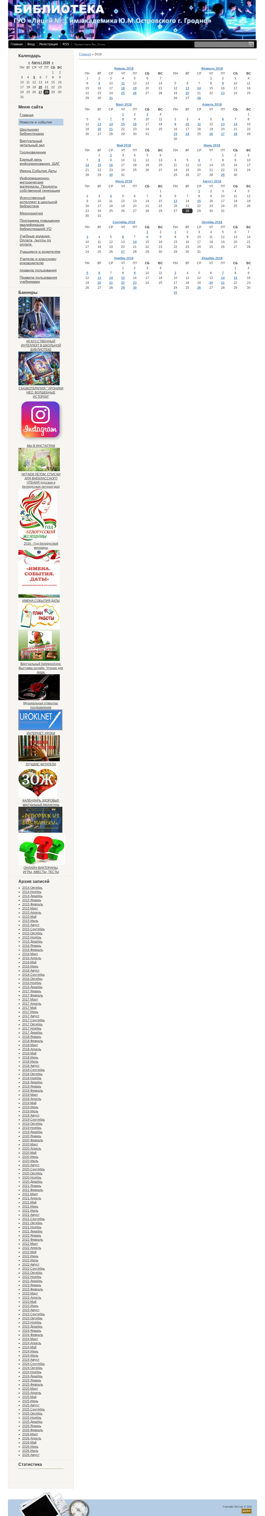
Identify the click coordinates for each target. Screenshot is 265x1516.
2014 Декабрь (32, 896)
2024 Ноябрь (31, 1372)
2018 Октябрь (32, 1074)
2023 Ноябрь (31, 1322)
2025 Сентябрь (33, 1409)
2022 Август (31, 1264)
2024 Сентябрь (33, 1364)
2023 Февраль (32, 1289)
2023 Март (30, 1293)
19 (135, 88)
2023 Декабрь (32, 1326)
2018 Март (30, 1045)
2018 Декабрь (32, 1082)
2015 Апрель (31, 912)
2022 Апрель (31, 1248)
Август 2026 (41, 62)
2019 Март (30, 1095)
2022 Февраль (32, 1239)
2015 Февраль (32, 904)
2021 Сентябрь (33, 1219)
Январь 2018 (124, 68)
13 (187, 88)
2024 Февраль (32, 1335)
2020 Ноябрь (31, 1177)
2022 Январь (31, 1235)
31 (111, 98)
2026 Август (31, 1455)
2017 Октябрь (32, 1024)
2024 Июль (30, 1355)
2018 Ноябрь (31, 1078)
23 (223, 93)
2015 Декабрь (32, 941)
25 (123, 93)
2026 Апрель (31, 1438)
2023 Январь (31, 1285)
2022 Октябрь (32, 1273)
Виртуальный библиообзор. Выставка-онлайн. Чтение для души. (41, 668)
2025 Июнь (30, 1401)
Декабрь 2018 (212, 258)
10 (187, 124)
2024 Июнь (30, 1351)
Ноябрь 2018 (124, 258)
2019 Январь (31, 1086)
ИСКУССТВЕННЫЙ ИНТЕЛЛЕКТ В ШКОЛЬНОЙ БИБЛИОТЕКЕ (41, 345)
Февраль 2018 (212, 68)
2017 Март (30, 999)
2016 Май (29, 962)
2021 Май (29, 1202)
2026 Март (30, 1434)
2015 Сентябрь (33, 929)
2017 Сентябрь (33, 1020)
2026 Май (29, 1442)
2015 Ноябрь (31, 937)
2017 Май (29, 1008)
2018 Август (31, 1066)
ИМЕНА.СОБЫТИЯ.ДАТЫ (41, 601)
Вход (31, 44)
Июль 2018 (123, 181)
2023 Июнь (30, 1306)
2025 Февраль (32, 1384)
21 (111, 129)
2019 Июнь (30, 1107)
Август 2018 (212, 181)
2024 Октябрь (32, 1368)
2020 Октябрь (32, 1173)
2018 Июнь (30, 1057)
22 (123, 283)
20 (40, 87)
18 (123, 88)
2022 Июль (30, 1260)
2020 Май (29, 1153)
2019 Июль (30, 1111)
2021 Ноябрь (31, 1227)
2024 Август (31, 1360)
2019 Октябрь (32, 1124)
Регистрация (48, 44)
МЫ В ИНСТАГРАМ (41, 446)
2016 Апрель (31, 958)
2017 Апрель (31, 1003)
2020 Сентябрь (33, 1169)
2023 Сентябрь (33, 1314)
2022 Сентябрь (33, 1268)
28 (199, 98)
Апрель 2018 (212, 104)
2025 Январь (31, 1380)
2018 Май (29, 1053)
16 (135, 124)
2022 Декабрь (32, 1281)
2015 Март (30, 908)
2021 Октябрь (32, 1223)
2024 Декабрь (32, 1376)
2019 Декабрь (32, 1132)
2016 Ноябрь (31, 983)
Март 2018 (124, 104)
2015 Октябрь (32, 933)
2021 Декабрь (32, 1231)
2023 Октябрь (32, 1318)
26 (135, 93)
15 (123, 124)
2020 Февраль (32, 1140)
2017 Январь (31, 991)
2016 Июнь (30, 966)
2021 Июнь (30, 1206)
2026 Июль (30, 1451)
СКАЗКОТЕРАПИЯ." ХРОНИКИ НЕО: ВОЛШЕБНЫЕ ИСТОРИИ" (41, 392)
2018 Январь (31, 1037)
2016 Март (30, 954)
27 (40, 92)
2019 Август (31, 1115)
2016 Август (31, 970)
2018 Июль (30, 1061)
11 (123, 83)
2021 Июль (30, 1210)
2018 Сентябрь (33, 1070)
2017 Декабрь (32, 1032)
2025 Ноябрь (31, 1417)
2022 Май (29, 1252)
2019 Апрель (31, 1099)
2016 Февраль (32, 950)
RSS (66, 44)
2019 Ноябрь (31, 1128)
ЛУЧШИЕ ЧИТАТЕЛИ (41, 764)
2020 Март (30, 1144)
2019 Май (29, 1103)
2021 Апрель (31, 1198)
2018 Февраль (32, 1041)
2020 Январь (31, 1136)
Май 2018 (124, 145)
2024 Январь (31, 1331)
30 (111, 175)
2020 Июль (30, 1161)
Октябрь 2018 (212, 222)
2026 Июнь (30, 1446)
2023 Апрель (31, 1297)
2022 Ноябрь (31, 1277)
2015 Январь (31, 900)
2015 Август (31, 925)
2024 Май (29, 1347)
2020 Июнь (30, 1157)
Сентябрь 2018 (124, 222)
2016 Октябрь (32, 979)
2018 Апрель (31, 1049)
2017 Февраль (32, 995)
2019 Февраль (32, 1090)
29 (223, 175)
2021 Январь (31, 1186)
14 (199, 88)
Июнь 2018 (212, 145)
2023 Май (29, 1302)
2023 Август (31, 1310)
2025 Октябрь (32, 1413)
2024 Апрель (31, 1343)
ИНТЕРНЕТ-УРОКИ (41, 733)
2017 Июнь (30, 1012)
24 (187, 134)
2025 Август (31, 1405)
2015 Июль (30, 921)
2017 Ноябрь (31, 1028)
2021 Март (30, 1194)
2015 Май (29, 917)
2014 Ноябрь (31, 892)
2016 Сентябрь (33, 975)
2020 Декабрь (32, 1182)
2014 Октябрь (32, 888)
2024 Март (30, 1339)
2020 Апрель (31, 1148)
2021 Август (31, 1215)
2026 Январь (31, 1426)
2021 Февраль (32, 1190)
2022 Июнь (30, 1256)
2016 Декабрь (32, 987)
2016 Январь (31, 946)
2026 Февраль (32, 1430)
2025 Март (30, 1389)
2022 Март (30, 1244)
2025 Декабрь (32, 1422)
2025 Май (29, 1397)
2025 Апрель (31, 1393)
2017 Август (31, 1016)
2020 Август (31, 1165)
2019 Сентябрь (33, 1119)
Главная (17, 44)
